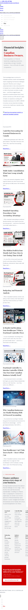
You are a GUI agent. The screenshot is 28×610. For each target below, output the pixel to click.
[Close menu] (0, 596)
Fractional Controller (9, 17)
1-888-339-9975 (6, 1)
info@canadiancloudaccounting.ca (9, 3)
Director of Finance (9, 19)
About (5, 21)
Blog (5, 23)
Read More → (6, 148)
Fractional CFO (8, 15)
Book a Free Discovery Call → (12, 580)
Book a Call (7, 25)
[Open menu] (1, 37)
